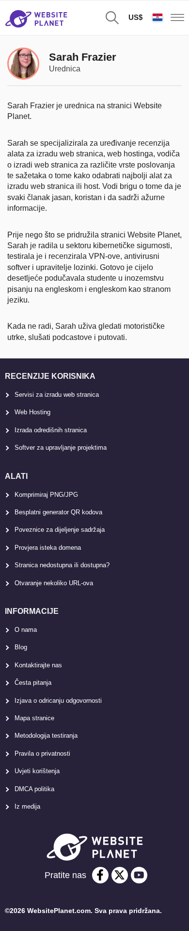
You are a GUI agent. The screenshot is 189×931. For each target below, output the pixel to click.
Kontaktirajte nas (38, 665)
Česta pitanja (33, 682)
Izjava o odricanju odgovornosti (58, 700)
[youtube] (139, 875)
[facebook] (100, 875)
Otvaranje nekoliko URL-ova (54, 583)
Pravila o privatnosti (42, 753)
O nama (26, 629)
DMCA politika (34, 789)
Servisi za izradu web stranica (57, 394)
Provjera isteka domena (48, 547)
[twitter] (119, 875)
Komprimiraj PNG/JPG (46, 494)
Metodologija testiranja (46, 735)
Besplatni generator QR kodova (58, 512)
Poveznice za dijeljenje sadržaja (60, 529)
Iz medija (27, 806)
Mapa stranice (34, 718)
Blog (21, 647)
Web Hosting (32, 412)
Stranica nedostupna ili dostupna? (62, 565)
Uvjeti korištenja (37, 771)
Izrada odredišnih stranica (51, 430)
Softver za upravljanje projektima (61, 447)
